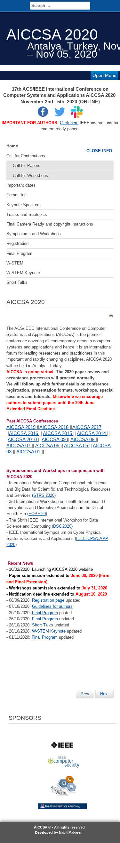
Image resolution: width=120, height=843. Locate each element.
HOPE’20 (37, 513)
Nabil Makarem (71, 832)
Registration (17, 243)
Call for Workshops (30, 175)
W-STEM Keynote (23, 272)
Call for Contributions (25, 155)
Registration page (48, 600)
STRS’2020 (43, 495)
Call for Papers (26, 165)
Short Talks (17, 282)
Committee (16, 194)
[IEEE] (62, 747)
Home (12, 146)
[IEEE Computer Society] (63, 766)
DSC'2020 (62, 526)
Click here (69, 122)
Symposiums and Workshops (33, 233)
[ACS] (63, 794)
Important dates (21, 185)
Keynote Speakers (23, 204)
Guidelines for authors (52, 606)
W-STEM (14, 263)
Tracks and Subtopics (26, 214)
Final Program (19, 253)
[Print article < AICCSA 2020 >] (111, 316)
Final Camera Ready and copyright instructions (49, 224)
